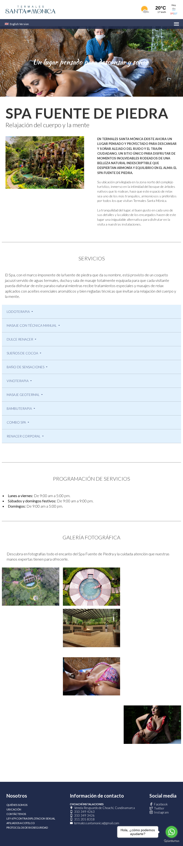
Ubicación (13, 809)
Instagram (161, 812)
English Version (19, 24)
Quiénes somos (16, 804)
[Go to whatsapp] (172, 832)
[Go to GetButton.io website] (171, 841)
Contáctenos (16, 813)
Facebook (161, 804)
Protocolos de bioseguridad (27, 827)
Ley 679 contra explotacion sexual (30, 818)
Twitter (159, 808)
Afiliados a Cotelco (20, 823)
